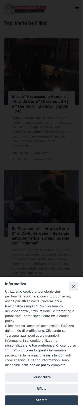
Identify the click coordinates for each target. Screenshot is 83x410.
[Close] (73, 286)
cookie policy (40, 365)
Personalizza (41, 377)
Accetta (41, 400)
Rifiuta (41, 388)
